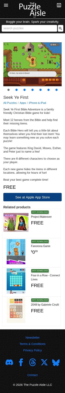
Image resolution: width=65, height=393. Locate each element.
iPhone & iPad (37, 102)
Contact (32, 375)
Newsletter (33, 337)
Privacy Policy (32, 350)
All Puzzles (10, 102)
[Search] (60, 28)
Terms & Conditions (33, 344)
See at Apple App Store (32, 197)
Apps (23, 102)
